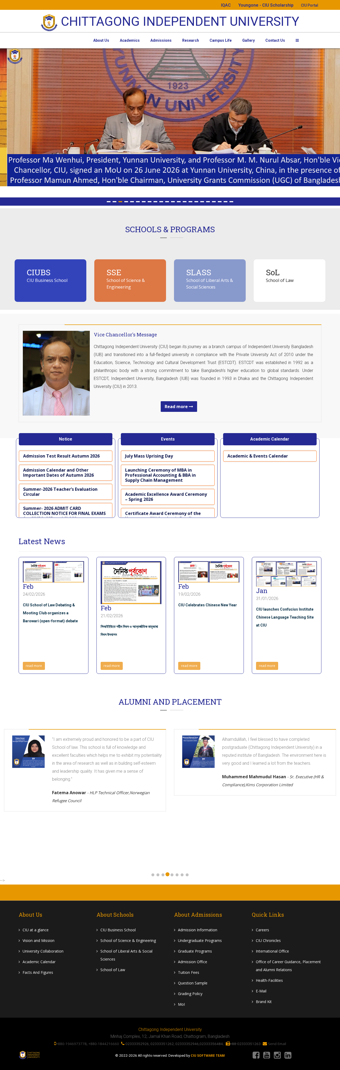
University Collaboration (43, 951)
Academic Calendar (39, 961)
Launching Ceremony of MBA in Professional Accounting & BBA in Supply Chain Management (160, 475)
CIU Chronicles (268, 940)
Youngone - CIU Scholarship (266, 5)
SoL (273, 272)
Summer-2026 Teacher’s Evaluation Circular (60, 491)
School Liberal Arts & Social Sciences (126, 955)
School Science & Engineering (128, 940)
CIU (36, 929)
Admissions (161, 40)
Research (190, 40)
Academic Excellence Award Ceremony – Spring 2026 (166, 496)
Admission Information (197, 929)
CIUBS (38, 272)
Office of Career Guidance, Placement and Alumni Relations (288, 965)
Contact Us (275, 40)
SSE (114, 272)
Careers (262, 929)
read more (34, 665)
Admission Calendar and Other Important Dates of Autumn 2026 (58, 472)
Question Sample (192, 983)
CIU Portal (309, 5)
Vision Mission (38, 940)
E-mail (261, 990)
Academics (130, 40)
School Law (112, 969)
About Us (101, 40)
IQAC (226, 5)
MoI (181, 1004)
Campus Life (221, 40)
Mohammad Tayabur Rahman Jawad (277, 828)
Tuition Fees (188, 972)
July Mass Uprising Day (149, 456)
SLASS (198, 272)
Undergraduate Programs (200, 940)
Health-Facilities (269, 980)
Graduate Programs (195, 951)
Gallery (248, 40)
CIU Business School (47, 280)
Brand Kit (264, 1001)
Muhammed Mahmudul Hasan (103, 780)
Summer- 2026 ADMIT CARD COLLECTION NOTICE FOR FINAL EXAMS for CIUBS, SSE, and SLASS (64, 513)
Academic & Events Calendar (257, 456)
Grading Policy (190, 993)
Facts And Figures (38, 972)
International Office (272, 951)
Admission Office (192, 961)
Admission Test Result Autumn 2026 (61, 456)
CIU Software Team (208, 1056)
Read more (177, 406)
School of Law (280, 280)
